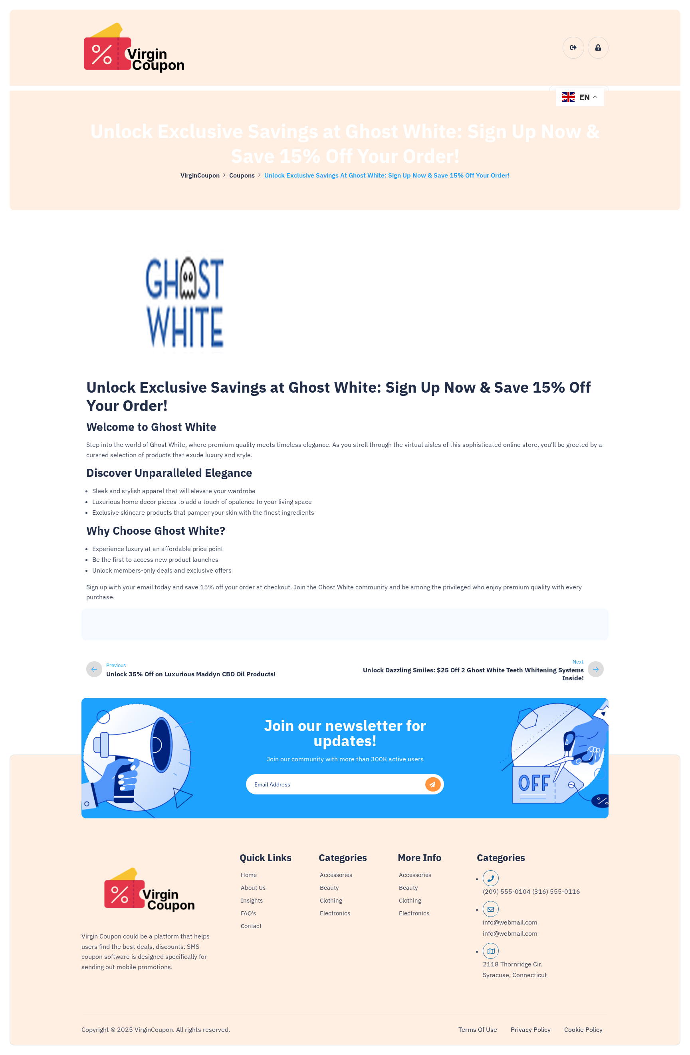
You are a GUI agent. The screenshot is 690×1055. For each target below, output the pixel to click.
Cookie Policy (583, 1029)
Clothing (331, 900)
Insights (252, 900)
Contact (251, 926)
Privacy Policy (531, 1029)
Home (249, 875)
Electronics (335, 913)
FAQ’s (248, 913)
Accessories (336, 875)
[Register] (598, 48)
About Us (253, 887)
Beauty (329, 887)
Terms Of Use (477, 1029)
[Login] (573, 48)
